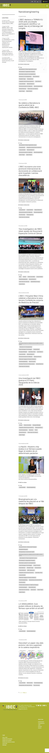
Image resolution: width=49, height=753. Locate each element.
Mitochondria (29, 682)
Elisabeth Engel (22, 78)
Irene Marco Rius (32, 351)
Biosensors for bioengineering (25, 76)
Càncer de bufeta (31, 276)
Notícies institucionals (24, 64)
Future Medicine (22, 570)
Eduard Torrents (37, 565)
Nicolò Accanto (32, 361)
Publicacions (41, 721)
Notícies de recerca (24, 677)
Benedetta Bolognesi (23, 549)
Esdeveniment (30, 78)
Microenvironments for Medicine (25, 86)
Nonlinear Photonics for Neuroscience (26, 363)
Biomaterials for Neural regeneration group (27, 69)
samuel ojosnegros (23, 587)
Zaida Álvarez (29, 91)
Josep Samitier (22, 83)
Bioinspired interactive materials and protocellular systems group (31, 344)
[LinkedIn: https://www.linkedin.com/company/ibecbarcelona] (40, 705)
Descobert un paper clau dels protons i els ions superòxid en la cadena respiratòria (31, 645)
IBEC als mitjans (23, 482)
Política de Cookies (7, 740)
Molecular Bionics (37, 356)
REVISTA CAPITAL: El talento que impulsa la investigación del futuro (7, 53)
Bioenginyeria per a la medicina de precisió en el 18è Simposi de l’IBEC (31, 501)
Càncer (24, 276)
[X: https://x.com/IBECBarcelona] (36, 705)
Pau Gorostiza (22, 214)
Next (25, 692)
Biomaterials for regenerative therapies (27, 71)
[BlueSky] (38, 705)
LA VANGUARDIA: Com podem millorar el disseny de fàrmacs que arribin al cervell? (31, 606)
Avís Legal (4, 737)
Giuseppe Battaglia (23, 351)
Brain (20, 276)
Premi (36, 429)
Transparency (41, 723)
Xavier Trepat (21, 91)
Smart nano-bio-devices (33, 88)
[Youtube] (44, 705)
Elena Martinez (36, 76)
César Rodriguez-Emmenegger (25, 349)
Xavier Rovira (21, 284)
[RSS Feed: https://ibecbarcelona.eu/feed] (46, 705)
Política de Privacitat (7, 738)
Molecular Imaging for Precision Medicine (27, 359)
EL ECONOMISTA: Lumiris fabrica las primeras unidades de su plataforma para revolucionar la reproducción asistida (8, 43)
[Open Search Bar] (40, 1)
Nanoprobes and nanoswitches (35, 579)
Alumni (39, 727)
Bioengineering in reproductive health (26, 551)
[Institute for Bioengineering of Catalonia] (5, 5)
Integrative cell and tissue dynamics (26, 81)
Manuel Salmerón (30, 83)
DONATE (46, 1)
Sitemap (4, 745)
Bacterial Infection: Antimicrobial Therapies (27, 546)
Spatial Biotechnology (35, 281)
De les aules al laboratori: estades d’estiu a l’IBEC (8, 22)
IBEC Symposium (30, 570)
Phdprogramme (30, 214)
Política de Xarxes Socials (8, 741)
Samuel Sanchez (22, 88)
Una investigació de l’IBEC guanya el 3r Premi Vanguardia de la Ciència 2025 (29, 381)
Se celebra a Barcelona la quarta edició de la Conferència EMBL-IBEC (29, 105)
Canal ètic (4, 743)
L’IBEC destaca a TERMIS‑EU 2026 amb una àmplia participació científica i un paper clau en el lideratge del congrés (31, 23)
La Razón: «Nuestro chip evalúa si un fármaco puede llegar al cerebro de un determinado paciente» (30, 450)
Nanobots (31, 429)
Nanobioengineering (38, 86)
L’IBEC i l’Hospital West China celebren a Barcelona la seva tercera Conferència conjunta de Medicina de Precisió (31, 299)
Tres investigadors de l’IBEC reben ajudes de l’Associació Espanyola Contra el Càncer (30, 231)
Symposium (33, 589)
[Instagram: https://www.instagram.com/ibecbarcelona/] (42, 705)
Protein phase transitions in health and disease (28, 584)
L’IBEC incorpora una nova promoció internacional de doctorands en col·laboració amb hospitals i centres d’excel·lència (30, 170)
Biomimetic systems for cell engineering (27, 74)
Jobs (39, 724)
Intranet (40, 726)
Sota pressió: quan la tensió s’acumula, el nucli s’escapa (8, 60)
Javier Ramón (38, 81)
